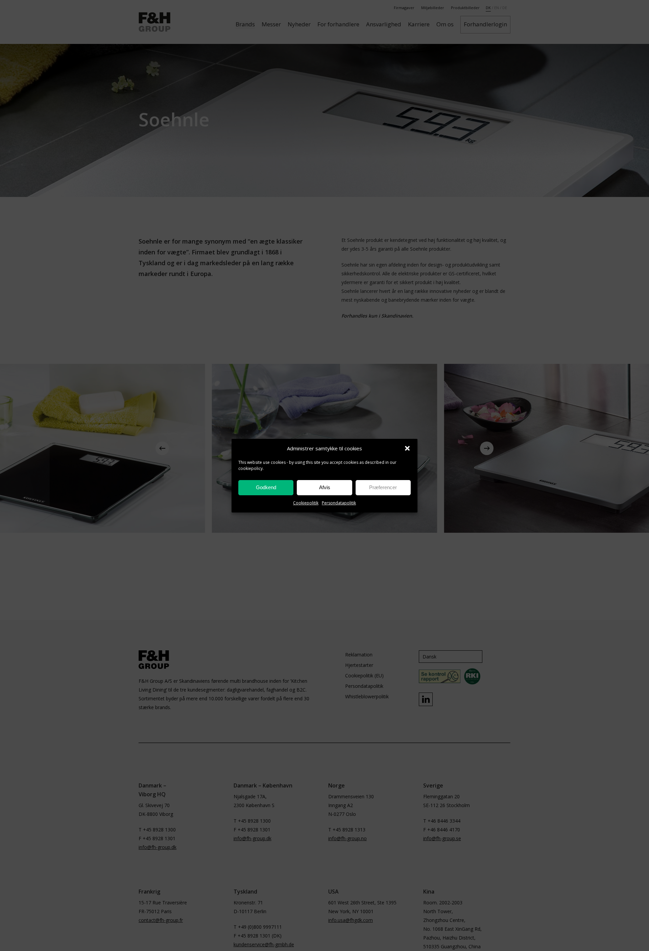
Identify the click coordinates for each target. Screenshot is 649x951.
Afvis (324, 487)
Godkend (266, 487)
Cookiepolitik (305, 503)
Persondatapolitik (339, 503)
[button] (407, 448)
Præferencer (383, 487)
